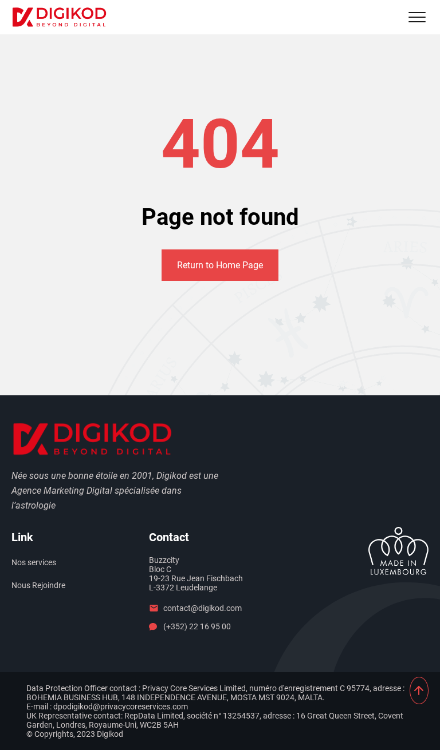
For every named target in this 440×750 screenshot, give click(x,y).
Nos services (33, 562)
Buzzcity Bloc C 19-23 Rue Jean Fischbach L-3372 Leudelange (196, 573)
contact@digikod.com (202, 608)
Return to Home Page (220, 265)
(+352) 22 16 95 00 (197, 626)
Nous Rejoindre (38, 585)
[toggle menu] (417, 17)
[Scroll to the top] (419, 690)
